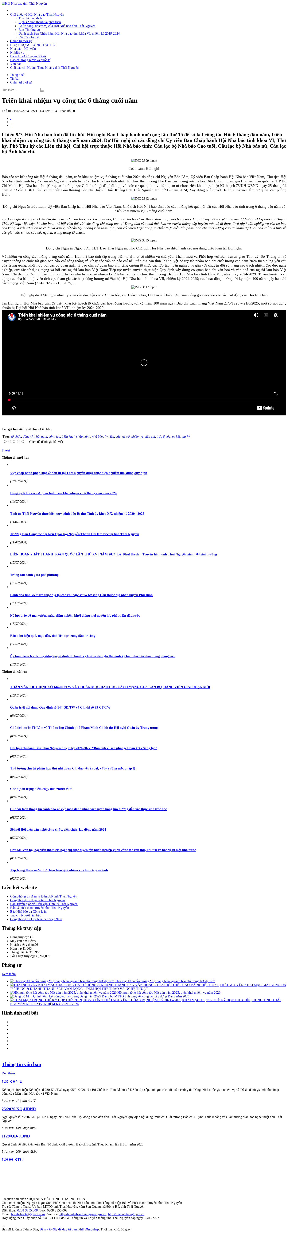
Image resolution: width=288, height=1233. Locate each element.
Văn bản (16, 64)
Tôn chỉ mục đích (30, 18)
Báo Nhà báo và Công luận (28, 911)
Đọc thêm (8, 1073)
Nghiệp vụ (17, 52)
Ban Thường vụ (29, 29)
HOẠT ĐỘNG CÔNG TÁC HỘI (33, 45)
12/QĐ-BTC (12, 1159)
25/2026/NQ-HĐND (19, 1109)
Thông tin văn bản (21, 1064)
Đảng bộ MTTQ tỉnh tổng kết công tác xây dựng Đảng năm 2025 (145, 996)
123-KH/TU (12, 1081)
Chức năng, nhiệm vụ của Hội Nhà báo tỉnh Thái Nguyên (57, 26)
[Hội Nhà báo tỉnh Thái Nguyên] (24, 3)
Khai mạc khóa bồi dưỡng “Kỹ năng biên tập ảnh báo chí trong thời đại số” (164, 981)
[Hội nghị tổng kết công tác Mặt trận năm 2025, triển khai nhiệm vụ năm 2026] (63, 992)
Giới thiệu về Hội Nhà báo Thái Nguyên (37, 14)
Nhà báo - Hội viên (23, 48)
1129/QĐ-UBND (16, 1136)
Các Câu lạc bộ (29, 37)
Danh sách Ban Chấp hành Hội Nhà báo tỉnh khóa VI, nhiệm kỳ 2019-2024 (69, 33)
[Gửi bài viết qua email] (10, 118)
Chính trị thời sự (21, 41)
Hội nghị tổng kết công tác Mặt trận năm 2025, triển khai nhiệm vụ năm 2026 (169, 992)
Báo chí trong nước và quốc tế (30, 60)
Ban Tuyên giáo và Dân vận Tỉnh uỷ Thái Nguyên (44, 904)
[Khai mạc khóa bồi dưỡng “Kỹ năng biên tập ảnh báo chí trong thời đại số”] (62, 981)
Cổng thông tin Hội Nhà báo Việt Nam (36, 919)
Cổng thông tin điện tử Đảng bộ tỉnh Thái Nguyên (43, 896)
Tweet (6, 450)
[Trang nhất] (10, 10)
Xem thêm (9, 974)
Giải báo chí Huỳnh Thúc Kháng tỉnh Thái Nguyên (44, 67)
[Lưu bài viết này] (10, 125)
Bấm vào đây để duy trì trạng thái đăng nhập (69, 1229)
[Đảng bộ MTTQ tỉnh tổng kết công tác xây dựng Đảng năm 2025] (55, 996)
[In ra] (10, 122)
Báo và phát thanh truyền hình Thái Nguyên (39, 908)
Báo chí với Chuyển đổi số (28, 56)
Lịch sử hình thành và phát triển (40, 22)
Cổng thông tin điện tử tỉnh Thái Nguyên (37, 900)
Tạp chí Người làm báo (25, 915)
